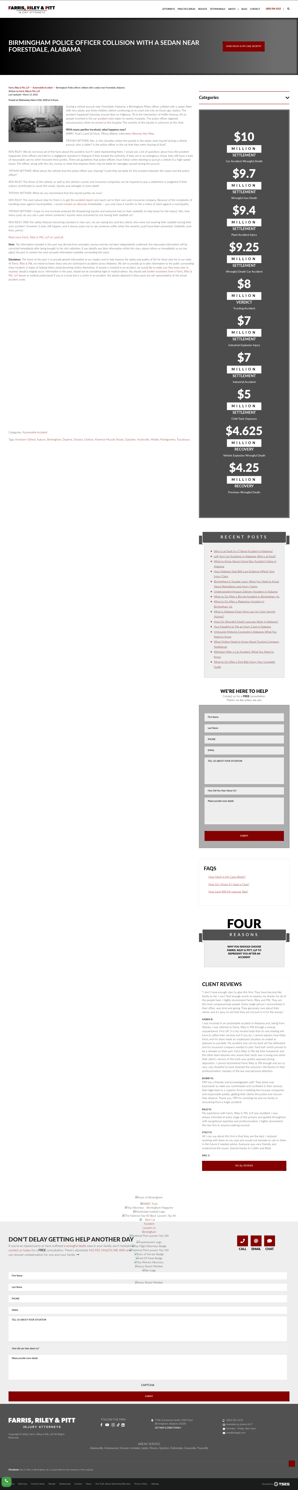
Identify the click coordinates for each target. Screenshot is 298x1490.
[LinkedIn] (124, 1425)
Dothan (89, 439)
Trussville (202, 1448)
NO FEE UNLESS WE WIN (107, 1250)
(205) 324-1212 (273, 9)
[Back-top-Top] (292, 1464)
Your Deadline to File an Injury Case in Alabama (242, 626)
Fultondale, (176, 1448)
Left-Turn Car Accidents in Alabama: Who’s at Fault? (245, 556)
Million (244, 149)
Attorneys (168, 9)
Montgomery (167, 439)
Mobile (155, 439)
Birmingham (54, 439)
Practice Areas (186, 9)
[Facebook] (101, 1425)
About (232, 9)
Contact (255, 9)
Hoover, (124, 1448)
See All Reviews (244, 1166)
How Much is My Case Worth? (227, 877)
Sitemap (155, 1484)
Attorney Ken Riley (143, 133)
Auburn (41, 439)
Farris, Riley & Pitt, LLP (29, 91)
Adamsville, (97, 1448)
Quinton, (164, 1448)
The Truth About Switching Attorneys (113, 1484)
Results (202, 9)
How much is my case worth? (243, 46)
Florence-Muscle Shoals (109, 439)
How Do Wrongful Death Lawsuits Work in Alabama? (246, 622)
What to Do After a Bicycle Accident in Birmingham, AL (247, 596)
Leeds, (145, 1448)
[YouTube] (107, 1425)
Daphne (67, 439)
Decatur (78, 439)
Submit (244, 836)
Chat (269, 1249)
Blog (244, 9)
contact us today (20, 1250)
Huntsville (143, 439)
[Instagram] (113, 1425)
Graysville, (190, 1448)
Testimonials (217, 9)
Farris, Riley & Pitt (22, 263)
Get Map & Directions (167, 1428)
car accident (100, 118)
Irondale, (135, 1448)
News (88, 1484)
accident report (84, 200)
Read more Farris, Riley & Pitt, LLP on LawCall (36, 237)
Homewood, (111, 1448)
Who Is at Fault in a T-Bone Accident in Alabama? (243, 551)
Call (242, 1249)
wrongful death (76, 1246)
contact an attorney (75, 204)
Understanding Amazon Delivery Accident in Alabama (246, 591)
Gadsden (130, 439)
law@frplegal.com (235, 1432)
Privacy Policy (140, 1484)
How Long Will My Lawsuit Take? (228, 891)
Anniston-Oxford (25, 439)
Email (256, 1249)
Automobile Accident (35, 432)
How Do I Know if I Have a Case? (228, 884)
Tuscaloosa (183, 439)
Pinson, (153, 1448)
